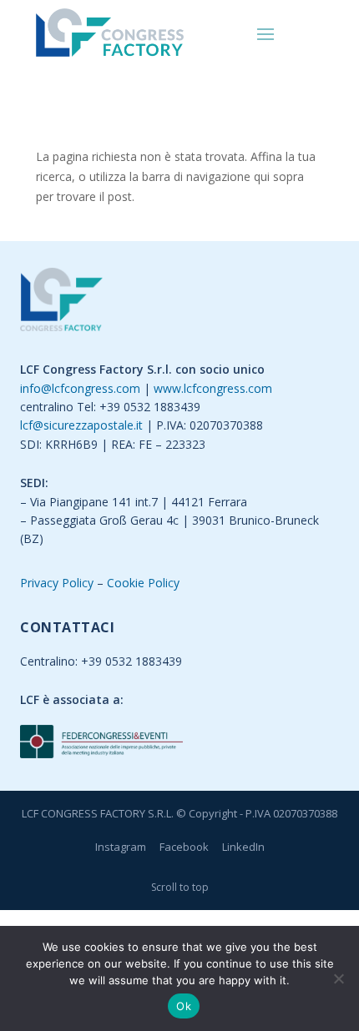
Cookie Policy (143, 583)
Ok (183, 1006)
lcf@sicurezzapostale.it (81, 425)
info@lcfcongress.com (80, 388)
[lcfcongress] (61, 302)
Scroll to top (180, 887)
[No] (338, 978)
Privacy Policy (57, 583)
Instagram (120, 846)
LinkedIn (243, 846)
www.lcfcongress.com (213, 388)
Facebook (184, 846)
